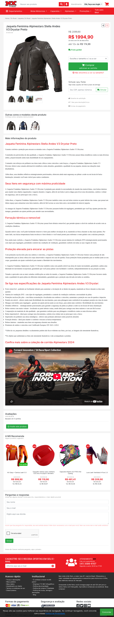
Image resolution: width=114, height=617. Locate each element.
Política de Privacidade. (55, 613)
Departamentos (15, 11)
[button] (93, 4)
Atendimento (76, 4)
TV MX (42, 584)
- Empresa (35, 584)
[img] (66, 4)
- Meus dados (10, 584)
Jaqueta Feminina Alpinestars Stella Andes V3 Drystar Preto (52, 18)
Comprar (88, 66)
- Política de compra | (39, 588)
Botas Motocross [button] (38, 11)
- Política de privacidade (40, 586)
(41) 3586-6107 (88, 563)
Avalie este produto (18, 426)
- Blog (34, 595)
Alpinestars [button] (70, 11)
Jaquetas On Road (24, 18)
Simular (103, 90)
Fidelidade (50, 588)
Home (7, 18)
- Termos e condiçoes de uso (15, 588)
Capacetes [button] (55, 11)
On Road (13, 18)
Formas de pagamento (78, 106)
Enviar (9, 541)
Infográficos (50, 584)
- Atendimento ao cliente (13, 586)
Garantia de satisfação (78, 98)
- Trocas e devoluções (12, 580)
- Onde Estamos (10, 590)
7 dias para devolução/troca (79, 102)
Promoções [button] (85, 11)
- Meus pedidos (10, 582)
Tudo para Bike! (99, 11)
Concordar (106, 612)
